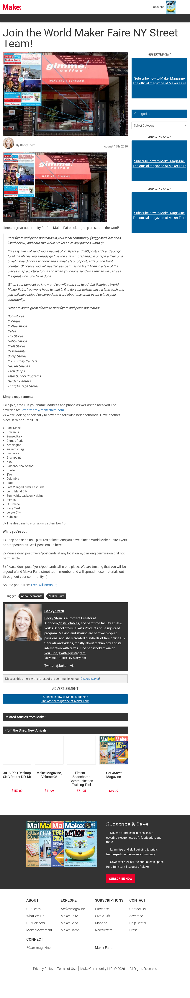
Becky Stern (54, 610)
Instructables (69, 623)
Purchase (102, 909)
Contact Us (137, 909)
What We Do (35, 916)
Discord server (90, 679)
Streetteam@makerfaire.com (42, 410)
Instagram (78, 653)
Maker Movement (39, 930)
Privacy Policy (43, 968)
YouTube (50, 653)
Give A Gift (102, 916)
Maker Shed (69, 923)
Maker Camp (70, 930)
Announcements (31, 596)
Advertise (136, 916)
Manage (101, 923)
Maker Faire (56, 596)
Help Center (137, 923)
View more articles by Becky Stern (66, 658)
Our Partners (35, 923)
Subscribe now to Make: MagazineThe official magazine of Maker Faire (65, 699)
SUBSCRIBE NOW (120, 879)
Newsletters (103, 930)
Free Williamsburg (44, 585)
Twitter (64, 653)
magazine (73, 909)
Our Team (33, 909)
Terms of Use (66, 968)
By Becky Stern (25, 145)
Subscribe (157, 7)
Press (133, 930)
